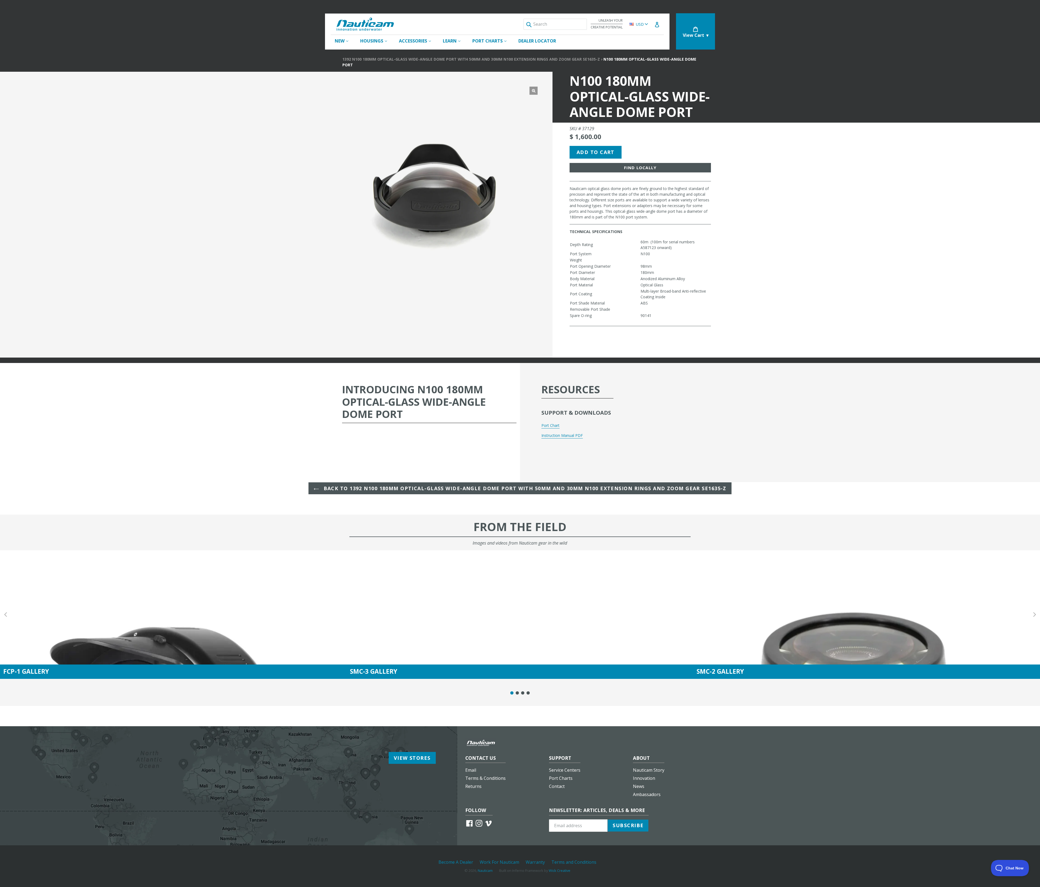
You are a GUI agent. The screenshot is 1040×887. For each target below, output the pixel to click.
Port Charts (561, 778)
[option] (173, 614)
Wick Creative (559, 870)
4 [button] (528, 693)
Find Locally (640, 167)
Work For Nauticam (499, 862)
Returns (473, 786)
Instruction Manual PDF (562, 435)
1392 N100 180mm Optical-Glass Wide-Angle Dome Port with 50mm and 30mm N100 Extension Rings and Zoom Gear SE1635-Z (471, 59)
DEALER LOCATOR (537, 41)
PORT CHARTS (492, 41)
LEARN (454, 41)
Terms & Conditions (485, 778)
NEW (344, 41)
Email (470, 770)
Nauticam (485, 870)
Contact (557, 786)
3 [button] (522, 693)
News (638, 786)
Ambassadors (647, 794)
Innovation (644, 778)
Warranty (535, 862)
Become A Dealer (455, 862)
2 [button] (517, 693)
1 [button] (512, 693)
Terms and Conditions (573, 862)
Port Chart (550, 425)
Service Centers (564, 770)
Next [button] (1034, 614)
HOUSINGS (376, 41)
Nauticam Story (648, 770)
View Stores (412, 758)
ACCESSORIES (417, 41)
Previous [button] (5, 614)
